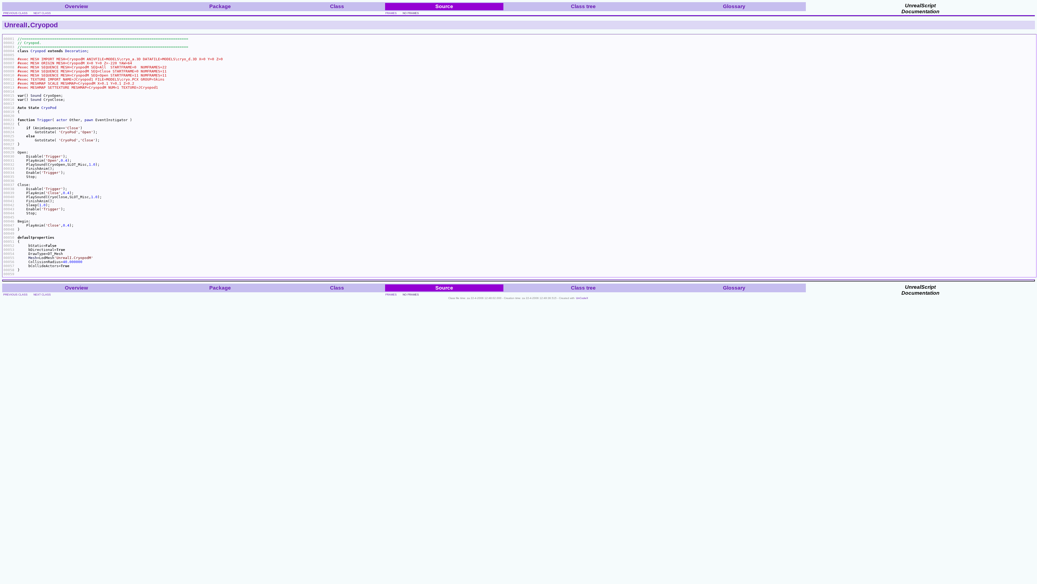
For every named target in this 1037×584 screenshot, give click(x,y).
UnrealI (15, 25)
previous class (15, 13)
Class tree (583, 6)
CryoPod (48, 108)
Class (337, 6)
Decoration (76, 51)
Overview (76, 6)
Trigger (44, 120)
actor (61, 120)
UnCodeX (582, 298)
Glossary (734, 6)
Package (220, 6)
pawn (89, 120)
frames (391, 13)
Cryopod (44, 25)
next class (42, 13)
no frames (411, 13)
